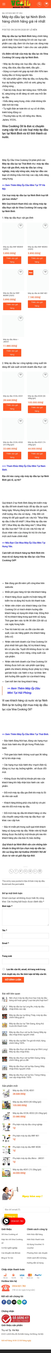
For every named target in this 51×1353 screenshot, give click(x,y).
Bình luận (7, 906)
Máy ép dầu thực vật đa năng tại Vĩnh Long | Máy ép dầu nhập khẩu (28, 1050)
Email (5, 943)
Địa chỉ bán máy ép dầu (12, 13)
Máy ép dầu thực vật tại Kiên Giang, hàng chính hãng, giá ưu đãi (27, 1059)
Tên (4, 930)
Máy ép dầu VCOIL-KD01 (13, 396)
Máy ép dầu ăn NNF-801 (37, 293)
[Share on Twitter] (21, 871)
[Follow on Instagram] (9, 1302)
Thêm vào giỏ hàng (12, 260)
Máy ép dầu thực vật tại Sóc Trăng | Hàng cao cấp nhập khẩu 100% (27, 1076)
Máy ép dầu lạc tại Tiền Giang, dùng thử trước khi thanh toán (26, 1025)
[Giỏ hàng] (46, 4)
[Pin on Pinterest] (30, 871)
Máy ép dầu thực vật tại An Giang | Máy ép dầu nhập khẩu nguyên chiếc (27, 1033)
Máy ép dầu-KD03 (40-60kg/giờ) (37, 397)
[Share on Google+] (35, 871)
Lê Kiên (33, 30)
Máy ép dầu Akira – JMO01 (11, 340)
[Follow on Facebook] (4, 1302)
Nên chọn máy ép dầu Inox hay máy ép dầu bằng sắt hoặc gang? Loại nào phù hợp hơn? (28, 999)
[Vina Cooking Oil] (21, 4)
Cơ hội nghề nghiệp (9, 1248)
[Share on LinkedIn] (40, 871)
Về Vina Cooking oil (9, 1234)
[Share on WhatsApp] (11, 871)
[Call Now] (6, 1221)
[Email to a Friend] (25, 871)
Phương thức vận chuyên (37, 1253)
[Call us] (19, 1302)
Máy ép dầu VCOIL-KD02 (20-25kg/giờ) (13, 443)
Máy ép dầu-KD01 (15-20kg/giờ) (37, 443)
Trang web (7, 956)
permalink (19, 884)
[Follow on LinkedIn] (24, 1302)
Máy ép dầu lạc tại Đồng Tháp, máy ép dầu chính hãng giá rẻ (28, 1016)
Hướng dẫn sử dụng (35, 1263)
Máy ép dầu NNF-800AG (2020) (37, 248)
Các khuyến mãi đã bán (10, 1253)
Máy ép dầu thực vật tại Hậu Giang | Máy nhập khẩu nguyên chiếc (27, 1067)
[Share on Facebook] (16, 871)
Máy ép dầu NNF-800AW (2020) (13, 248)
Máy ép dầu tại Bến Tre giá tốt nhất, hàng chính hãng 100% (27, 1042)
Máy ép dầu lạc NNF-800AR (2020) (11, 294)
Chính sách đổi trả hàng (36, 1258)
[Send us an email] (14, 1302)
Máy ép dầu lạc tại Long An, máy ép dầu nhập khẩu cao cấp (26, 1007)
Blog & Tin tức (7, 1258)
